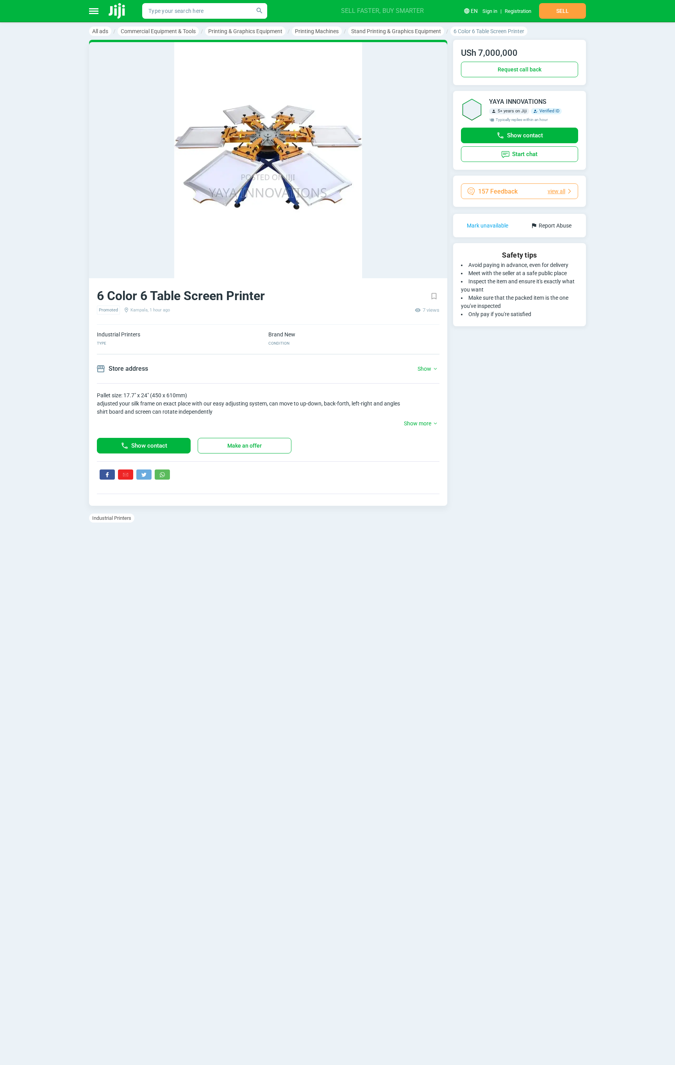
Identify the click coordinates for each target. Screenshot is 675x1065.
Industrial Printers (111, 518)
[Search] (259, 11)
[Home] (117, 11)
